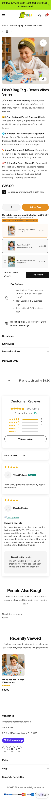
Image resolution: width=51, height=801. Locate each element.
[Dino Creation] (25, 15)
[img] (11, 467)
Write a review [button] (25, 439)
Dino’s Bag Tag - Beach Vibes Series (13, 681)
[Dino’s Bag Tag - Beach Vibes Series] (13, 665)
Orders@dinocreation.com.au (16, 721)
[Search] (39, 15)
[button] (14, 419)
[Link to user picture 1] (25, 517)
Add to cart (37, 275)
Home (5, 25)
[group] (25, 60)
